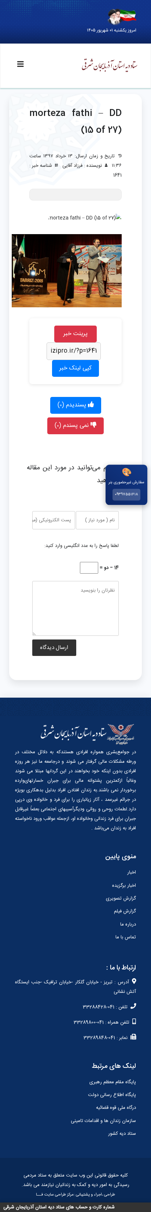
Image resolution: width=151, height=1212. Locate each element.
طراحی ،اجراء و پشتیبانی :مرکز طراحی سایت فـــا (75, 1195)
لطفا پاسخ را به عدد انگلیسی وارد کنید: (81, 546)
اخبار (131, 872)
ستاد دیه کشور (122, 1134)
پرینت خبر (75, 334)
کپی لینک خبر (75, 368)
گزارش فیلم (125, 911)
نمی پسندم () (73, 426)
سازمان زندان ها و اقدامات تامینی (103, 1121)
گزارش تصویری (121, 898)
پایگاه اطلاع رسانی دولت (112, 1095)
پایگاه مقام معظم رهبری (112, 1082)
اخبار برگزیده (124, 886)
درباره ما (128, 924)
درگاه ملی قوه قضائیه (116, 1108)
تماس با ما (125, 937)
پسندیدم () (73, 405)
